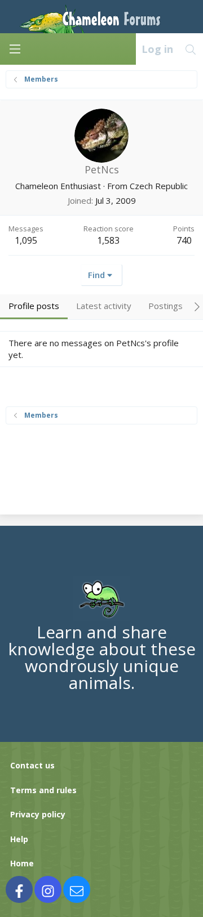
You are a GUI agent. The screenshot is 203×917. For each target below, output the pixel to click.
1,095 (26, 240)
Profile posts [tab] (33, 305)
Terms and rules (43, 790)
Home (22, 863)
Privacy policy (37, 814)
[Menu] (14, 49)
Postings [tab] (165, 305)
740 (184, 240)
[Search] (191, 49)
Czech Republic (159, 185)
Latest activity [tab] (103, 305)
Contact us (32, 765)
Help (19, 839)
